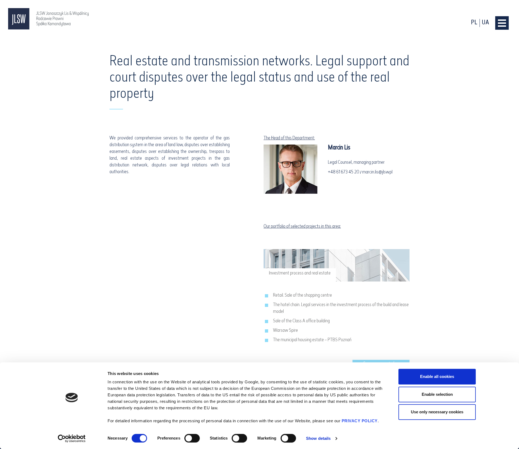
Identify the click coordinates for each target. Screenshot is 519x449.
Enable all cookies (437, 376)
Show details (318, 438)
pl (474, 23)
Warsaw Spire (285, 330)
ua (485, 23)
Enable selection (437, 394)
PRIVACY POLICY (360, 420)
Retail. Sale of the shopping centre (302, 295)
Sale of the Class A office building (301, 321)
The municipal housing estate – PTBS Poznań (312, 340)
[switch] (192, 438)
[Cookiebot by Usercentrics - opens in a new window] (71, 438)
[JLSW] (48, 19)
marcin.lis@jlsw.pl (377, 172)
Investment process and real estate (300, 273)
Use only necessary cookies (437, 412)
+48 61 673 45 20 (343, 172)
